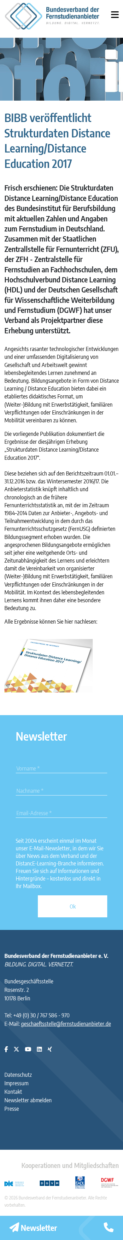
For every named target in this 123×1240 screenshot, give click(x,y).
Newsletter (38, 1228)
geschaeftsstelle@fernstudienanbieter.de (66, 1023)
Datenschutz (18, 1074)
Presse (11, 1108)
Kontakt (13, 1091)
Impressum (16, 1083)
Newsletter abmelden (28, 1100)
